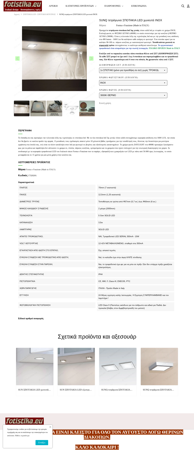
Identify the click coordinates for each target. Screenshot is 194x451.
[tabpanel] (35, 374)
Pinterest (126, 103)
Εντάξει (41, 442)
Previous (11, 373)
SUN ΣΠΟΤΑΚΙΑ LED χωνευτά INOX (33, 390)
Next (182, 373)
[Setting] (188, 6)
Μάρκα (102, 25)
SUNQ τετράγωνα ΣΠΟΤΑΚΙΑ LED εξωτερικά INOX (157, 390)
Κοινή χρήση (117, 103)
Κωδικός (23, 175)
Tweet (122, 103)
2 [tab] (98, 402)
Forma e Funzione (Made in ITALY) (132, 25)
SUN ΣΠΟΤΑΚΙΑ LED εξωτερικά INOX (76, 390)
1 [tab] (95, 402)
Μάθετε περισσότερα (22, 436)
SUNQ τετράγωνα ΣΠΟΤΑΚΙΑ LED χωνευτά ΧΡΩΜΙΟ (115, 390)
